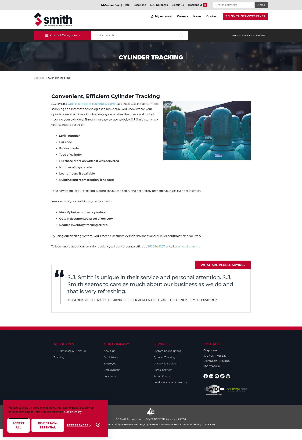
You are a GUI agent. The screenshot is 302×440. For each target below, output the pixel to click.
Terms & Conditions (183, 424)
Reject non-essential (47, 425)
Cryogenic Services (165, 363)
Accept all (18, 425)
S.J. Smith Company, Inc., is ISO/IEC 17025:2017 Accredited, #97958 (151, 419)
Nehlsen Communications (161, 424)
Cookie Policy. (73, 412)
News (197, 16)
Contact (212, 16)
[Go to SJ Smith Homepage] (53, 19)
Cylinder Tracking (164, 357)
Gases (234, 35)
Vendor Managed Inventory (170, 382)
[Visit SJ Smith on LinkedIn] (211, 376)
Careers (182, 16)
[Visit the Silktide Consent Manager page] (98, 425)
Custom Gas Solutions (167, 351)
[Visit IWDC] (214, 390)
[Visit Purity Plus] (237, 390)
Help (127, 4)
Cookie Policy (209, 424)
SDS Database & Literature (70, 351)
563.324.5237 (110, 5)
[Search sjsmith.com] (181, 35)
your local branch (187, 246)
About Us (178, 4)
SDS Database (159, 4)
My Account (163, 16)
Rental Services (163, 369)
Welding (260, 35)
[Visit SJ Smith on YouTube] (217, 376)
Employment (112, 369)
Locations (140, 4)
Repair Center (162, 376)
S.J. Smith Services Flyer (245, 16)
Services (247, 35)
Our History (111, 357)
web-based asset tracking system (91, 103)
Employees (110, 363)
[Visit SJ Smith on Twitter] (222, 376)
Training (59, 357)
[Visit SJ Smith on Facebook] (205, 376)
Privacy (197, 424)
